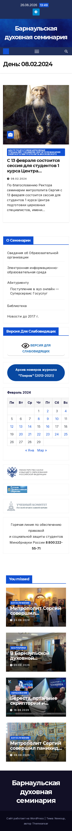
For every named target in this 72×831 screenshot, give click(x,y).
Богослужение (20, 603)
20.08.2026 (22, 665)
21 (29, 434)
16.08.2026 (21, 710)
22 (39, 434)
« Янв (29, 450)
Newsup (60, 818)
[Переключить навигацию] (36, 51)
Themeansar (40, 823)
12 (11, 426)
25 (66, 434)
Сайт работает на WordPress (25, 818)
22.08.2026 (22, 620)
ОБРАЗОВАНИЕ (19, 693)
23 (48, 434)
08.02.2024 (19, 178)
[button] (66, 51)
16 (47, 426)
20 (21, 434)
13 (20, 426)
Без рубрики (18, 648)
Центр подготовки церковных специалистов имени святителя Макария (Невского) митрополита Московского (34, 152)
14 (30, 426)
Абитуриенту (18, 283)
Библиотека (17, 306)
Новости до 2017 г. (23, 316)
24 (57, 434)
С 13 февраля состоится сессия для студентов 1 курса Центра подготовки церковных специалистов (34, 171)
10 (57, 419)
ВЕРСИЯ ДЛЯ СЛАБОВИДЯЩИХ (36, 348)
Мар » (42, 450)
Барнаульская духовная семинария (36, 791)
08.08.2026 (22, 755)
